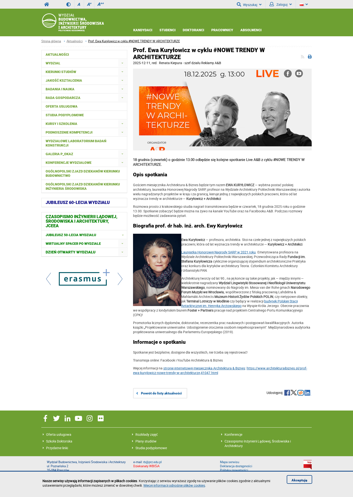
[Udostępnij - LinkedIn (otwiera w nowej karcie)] (307, 393)
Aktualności (75, 41)
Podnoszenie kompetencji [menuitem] (69, 132)
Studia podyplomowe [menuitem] (65, 115)
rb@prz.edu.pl (152, 462)
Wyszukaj (250, 4)
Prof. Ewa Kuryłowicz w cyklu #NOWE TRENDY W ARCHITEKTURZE (134, 41)
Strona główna (51, 41)
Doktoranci (193, 30)
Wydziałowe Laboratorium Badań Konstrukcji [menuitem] (76, 143)
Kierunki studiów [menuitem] (61, 72)
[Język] (304, 4)
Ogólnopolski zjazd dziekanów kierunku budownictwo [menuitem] (83, 173)
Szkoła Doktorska (59, 441)
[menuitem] (122, 63)
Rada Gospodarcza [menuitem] (63, 98)
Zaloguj (281, 4)
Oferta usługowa (58, 434)
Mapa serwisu (229, 462)
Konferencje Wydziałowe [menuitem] (68, 163)
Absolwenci (251, 30)
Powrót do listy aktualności (161, 393)
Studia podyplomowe (151, 448)
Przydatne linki (57, 448)
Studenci (167, 30)
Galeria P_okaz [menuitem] (59, 154)
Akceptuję (299, 480)
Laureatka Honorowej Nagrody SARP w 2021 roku (218, 252)
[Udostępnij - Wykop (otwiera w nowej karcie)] (300, 393)
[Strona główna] (72, 22)
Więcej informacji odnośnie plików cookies (174, 485)
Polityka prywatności (234, 470)
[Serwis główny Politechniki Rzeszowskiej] (46, 4)
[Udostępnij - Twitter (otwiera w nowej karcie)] (294, 393)
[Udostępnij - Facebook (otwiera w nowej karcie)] (287, 393)
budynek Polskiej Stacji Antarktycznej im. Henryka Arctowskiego (239, 303)
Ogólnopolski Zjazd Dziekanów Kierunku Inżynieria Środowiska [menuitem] (83, 186)
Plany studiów (146, 441)
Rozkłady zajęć (146, 434)
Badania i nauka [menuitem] (60, 89)
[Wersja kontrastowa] (70, 4)
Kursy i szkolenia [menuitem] (61, 124)
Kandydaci (142, 30)
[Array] (84, 278)
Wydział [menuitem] (53, 63)
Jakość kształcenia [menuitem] (64, 80)
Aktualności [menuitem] (57, 54)
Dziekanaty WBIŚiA (146, 466)
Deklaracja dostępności (236, 466)
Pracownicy (222, 30)
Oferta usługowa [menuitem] (62, 106)
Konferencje (233, 434)
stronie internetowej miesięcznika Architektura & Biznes (204, 368)
